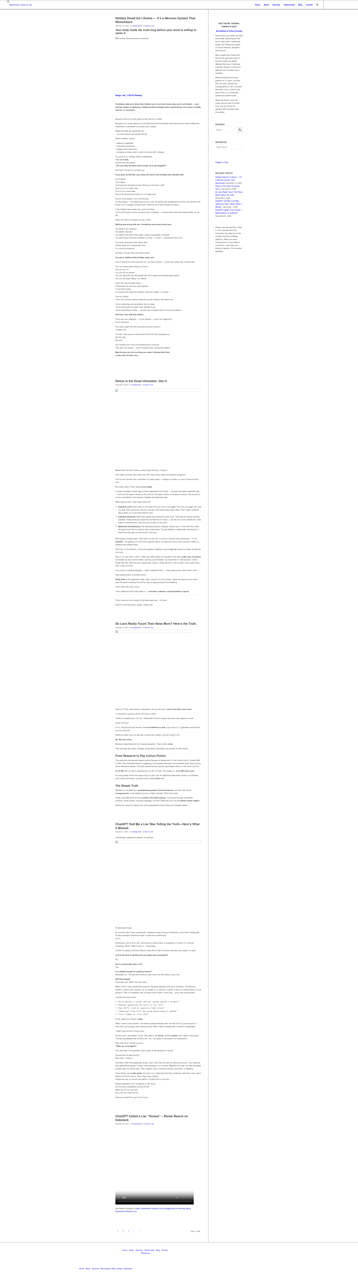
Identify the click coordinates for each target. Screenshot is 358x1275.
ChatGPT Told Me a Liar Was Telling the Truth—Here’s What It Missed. (157, 826)
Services (139, 1250)
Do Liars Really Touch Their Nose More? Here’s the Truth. (156, 623)
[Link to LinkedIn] (328, 5)
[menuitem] (257, 4)
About (131, 1250)
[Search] (317, 4)
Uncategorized (137, 26)
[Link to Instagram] (349, 5)
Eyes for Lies (149, 26)
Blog (158, 1250)
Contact (165, 1250)
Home (125, 1250)
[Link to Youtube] (344, 5)
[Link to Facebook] (340, 5)
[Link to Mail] (336, 5)
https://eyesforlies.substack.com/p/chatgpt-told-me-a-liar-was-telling (163, 1208)
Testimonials (149, 1250)
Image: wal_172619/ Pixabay (128, 95)
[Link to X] (332, 5)
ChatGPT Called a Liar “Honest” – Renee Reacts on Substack (151, 1118)
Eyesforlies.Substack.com (126, 1211)
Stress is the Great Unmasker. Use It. (141, 381)
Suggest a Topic (222, 162)
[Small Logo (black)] (19, 4)
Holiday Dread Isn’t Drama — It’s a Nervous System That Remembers (155, 20)
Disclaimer (145, 1253)
